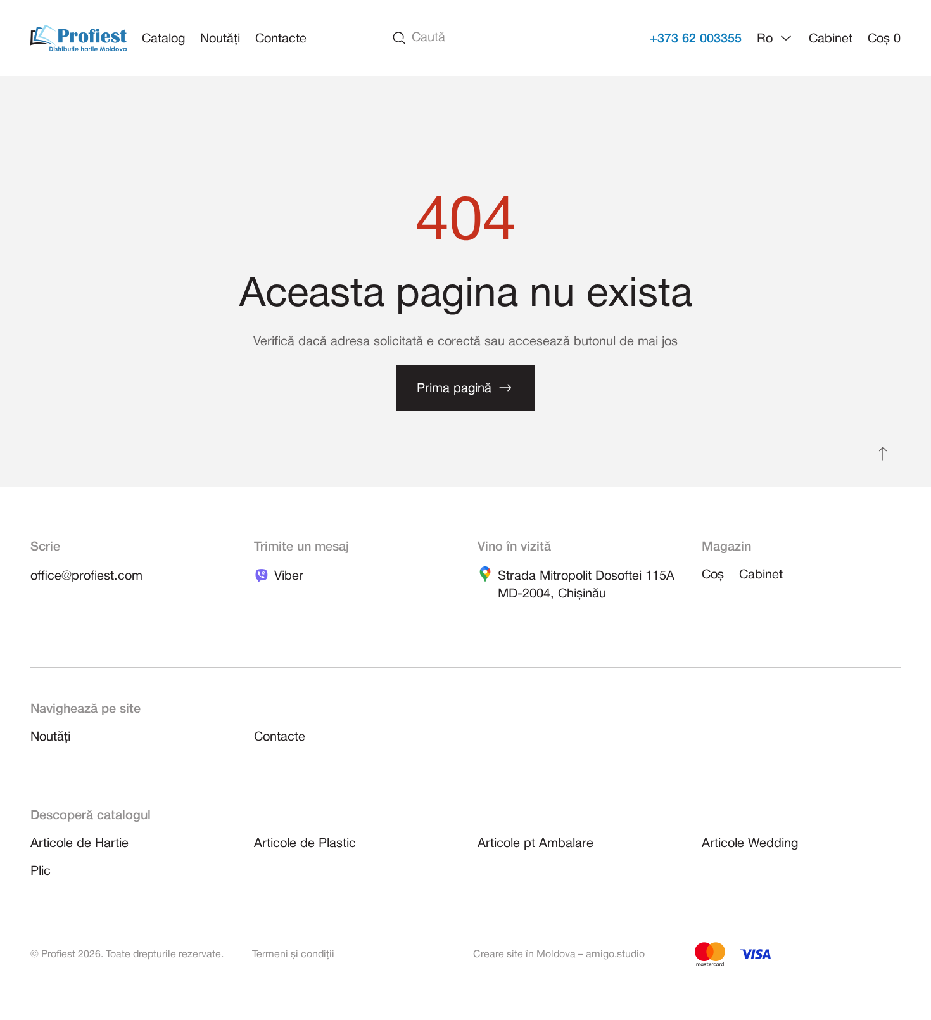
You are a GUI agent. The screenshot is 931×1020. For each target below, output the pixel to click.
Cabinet (830, 39)
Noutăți (220, 39)
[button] (775, 38)
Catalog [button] (163, 39)
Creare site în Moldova (524, 954)
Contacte (281, 39)
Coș (884, 39)
